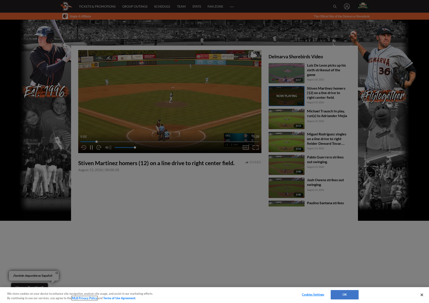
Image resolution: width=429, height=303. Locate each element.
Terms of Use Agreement (119, 298)
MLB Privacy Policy (84, 298)
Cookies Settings (313, 294)
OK (345, 294)
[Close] (422, 295)
